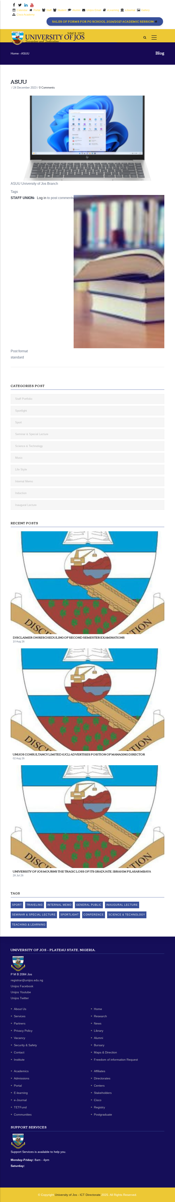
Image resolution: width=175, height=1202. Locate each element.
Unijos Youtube (21, 992)
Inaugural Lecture (25, 505)
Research (100, 1016)
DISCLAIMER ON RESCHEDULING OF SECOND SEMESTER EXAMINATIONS (69, 637)
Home (15, 53)
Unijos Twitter (20, 998)
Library (98, 1030)
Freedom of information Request (116, 1059)
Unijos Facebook (22, 986)
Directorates (102, 1078)
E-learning (21, 1093)
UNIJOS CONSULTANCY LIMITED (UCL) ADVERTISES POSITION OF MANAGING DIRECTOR (79, 754)
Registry (99, 1107)
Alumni (98, 1038)
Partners (19, 1023)
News (97, 1023)
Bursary (99, 1045)
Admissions (21, 1078)
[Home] (47, 35)
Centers (99, 1085)
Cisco (97, 1100)
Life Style (21, 469)
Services (19, 1016)
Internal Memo (24, 481)
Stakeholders (103, 1093)
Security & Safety (25, 1045)
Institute (19, 1059)
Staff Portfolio (23, 398)
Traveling (34, 904)
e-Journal (20, 1100)
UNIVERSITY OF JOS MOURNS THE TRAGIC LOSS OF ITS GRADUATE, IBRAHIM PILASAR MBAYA (82, 871)
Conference (93, 914)
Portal (18, 1085)
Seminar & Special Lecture (31, 434)
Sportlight (21, 410)
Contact (19, 1052)
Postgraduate (103, 1114)
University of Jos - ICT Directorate (78, 1194)
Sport (18, 422)
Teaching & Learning (28, 924)
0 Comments (47, 87)
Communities (23, 1114)
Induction (20, 493)
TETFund (20, 1107)
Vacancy (19, 1038)
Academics (21, 1071)
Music (19, 457)
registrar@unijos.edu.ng (27, 980)
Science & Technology (29, 446)
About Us (20, 1009)
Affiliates (99, 1071)
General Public (89, 904)
